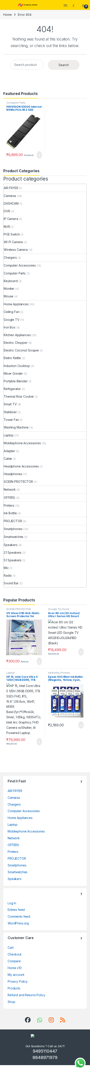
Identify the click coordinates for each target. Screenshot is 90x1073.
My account (16, 974)
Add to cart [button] (39, 155)
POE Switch (12, 234)
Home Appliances (16, 304)
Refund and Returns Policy (26, 995)
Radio (8, 575)
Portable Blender (16, 381)
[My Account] (75, 5)
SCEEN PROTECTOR (18, 481)
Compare (14, 961)
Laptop (9, 435)
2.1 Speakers (12, 552)
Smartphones (13, 529)
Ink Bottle (10, 513)
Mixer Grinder (13, 373)
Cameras (10, 196)
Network (10, 489)
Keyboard (11, 281)
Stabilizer (10, 412)
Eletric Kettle (12, 358)
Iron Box (10, 327)
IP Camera (11, 219)
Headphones (13, 474)
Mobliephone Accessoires (22, 443)
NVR (7, 226)
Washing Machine (16, 427)
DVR (7, 211)
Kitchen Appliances (17, 335)
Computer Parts (16, 102)
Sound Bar (11, 583)
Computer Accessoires (20, 265)
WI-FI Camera (13, 242)
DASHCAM (11, 203)
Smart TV (10, 404)
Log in (12, 903)
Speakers (10, 545)
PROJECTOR (13, 521)
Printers (9, 505)
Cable (8, 458)
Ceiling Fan (11, 312)
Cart (10, 947)
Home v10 (15, 968)
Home (7, 14)
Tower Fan (11, 419)
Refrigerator (12, 389)
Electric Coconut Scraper (21, 350)
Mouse (8, 296)
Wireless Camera (16, 249)
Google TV (11, 319)
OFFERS (9, 497)
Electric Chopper (16, 342)
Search (66, 5)
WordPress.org (18, 923)
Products (14, 988)
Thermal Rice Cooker (19, 396)
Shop (11, 1002)
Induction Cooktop (17, 366)
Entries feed (16, 909)
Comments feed (19, 916)
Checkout (14, 954)
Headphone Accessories (21, 466)
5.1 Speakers (12, 560)
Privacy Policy (18, 981)
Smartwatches (13, 537)
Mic (6, 568)
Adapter (9, 451)
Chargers (10, 257)
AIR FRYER (11, 188)
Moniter (9, 288)
